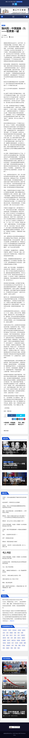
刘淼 (15, 632)
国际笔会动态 (6, 477)
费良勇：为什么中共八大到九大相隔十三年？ (13, 521)
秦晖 (25, 642)
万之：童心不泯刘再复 (7, 566)
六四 (7, 632)
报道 (13, 477)
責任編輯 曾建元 (15, 452)
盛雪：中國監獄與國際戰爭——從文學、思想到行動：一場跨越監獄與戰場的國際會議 (14, 480)
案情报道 (5, 695)
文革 (12, 637)
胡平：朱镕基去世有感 (7, 538)
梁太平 (8, 640)
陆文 (4, 648)
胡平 (13, 645)
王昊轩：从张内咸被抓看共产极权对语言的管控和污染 (14, 669)
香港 (12, 648)
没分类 (5, 666)
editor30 (15, 672)
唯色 (7, 635)
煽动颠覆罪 (9, 695)
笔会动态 (20, 477)
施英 (15, 637)
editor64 (14, 467)
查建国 (4, 640)
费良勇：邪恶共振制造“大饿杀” (9, 541)
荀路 (16, 645)
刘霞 (22, 632)
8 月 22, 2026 (7, 686)
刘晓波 (11, 632)
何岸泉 (19, 630)
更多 (3, 590)
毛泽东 (4, 642)
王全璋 (16, 642)
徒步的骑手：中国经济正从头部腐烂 (11, 502)
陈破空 (7, 648)
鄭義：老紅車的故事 (7, 582)
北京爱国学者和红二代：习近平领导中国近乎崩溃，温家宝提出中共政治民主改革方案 (14, 449)
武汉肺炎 (23, 640)
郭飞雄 (23, 645)
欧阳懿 (18, 640)
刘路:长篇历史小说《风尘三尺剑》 (10, 579)
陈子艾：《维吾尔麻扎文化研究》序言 (11, 575)
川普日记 (23, 635)
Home (14, 735)
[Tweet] (20, 415)
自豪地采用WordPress (8, 733)
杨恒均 (23, 637)
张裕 (8, 637)
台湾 (4, 635)
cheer (5, 35)
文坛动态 (16, 477)
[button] (24, 16)
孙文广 (11, 635)
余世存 (23, 630)
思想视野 (3, 25)
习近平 (9, 630)
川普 (18, 635)
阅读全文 (12, 620)
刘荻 (18, 632)
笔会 (4, 645)
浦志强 (8, 642)
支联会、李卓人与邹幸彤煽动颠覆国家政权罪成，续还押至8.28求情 (14, 699)
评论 (8, 446)
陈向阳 (12, 37)
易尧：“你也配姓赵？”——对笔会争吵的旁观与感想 (14, 464)
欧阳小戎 (13, 640)
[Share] (11, 415)
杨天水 (19, 637)
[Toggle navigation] (13, 17)
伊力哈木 (14, 630)
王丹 (13, 642)
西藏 (19, 645)
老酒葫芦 (8, 645)
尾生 (15, 635)
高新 (15, 648)
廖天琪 (4, 637)
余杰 (4, 632)
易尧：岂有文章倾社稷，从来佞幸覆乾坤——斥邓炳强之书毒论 (14, 712)
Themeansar (23, 733)
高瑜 (18, 648)
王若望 (20, 642)
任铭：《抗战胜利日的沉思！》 (10, 534)
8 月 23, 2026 (7, 672)
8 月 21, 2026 (7, 701)
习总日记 (5, 630)
